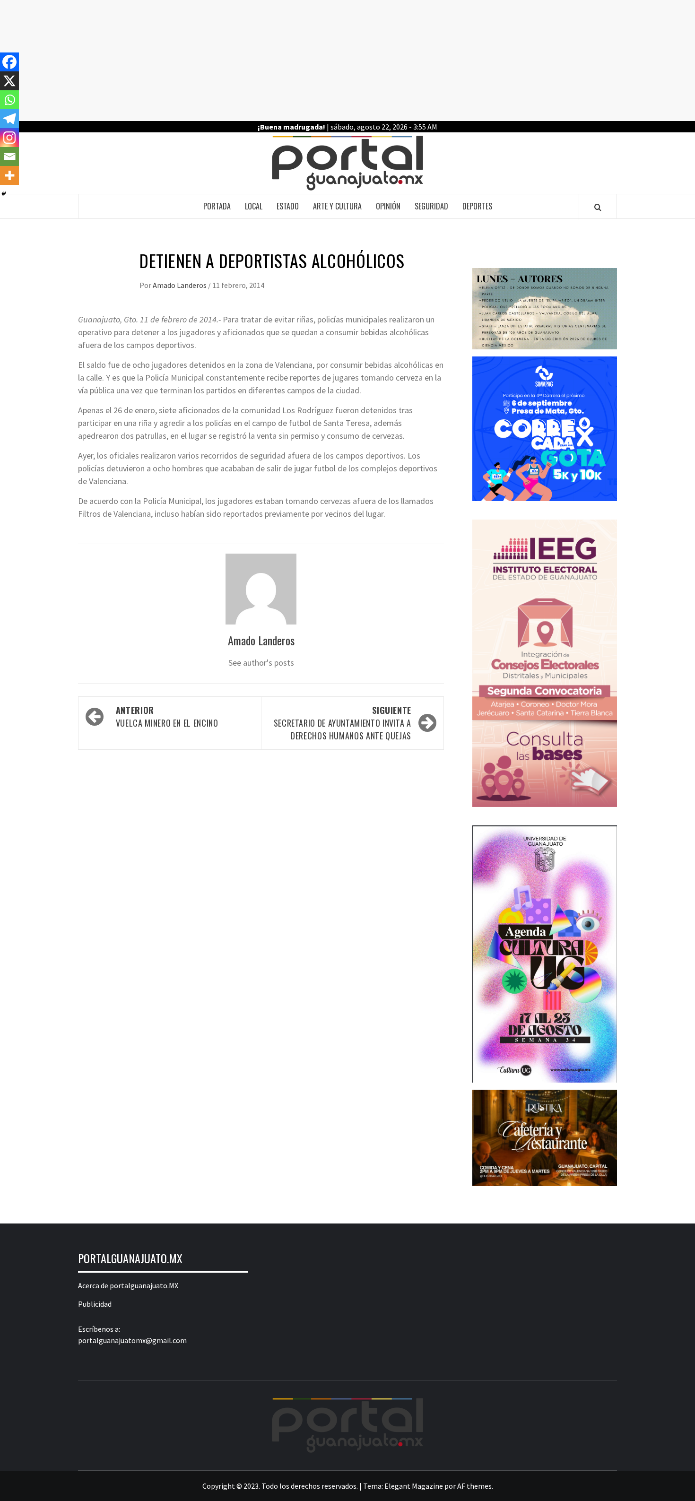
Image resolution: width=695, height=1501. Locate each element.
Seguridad (431, 206)
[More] (9, 175)
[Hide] (4, 194)
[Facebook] (9, 61)
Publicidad (95, 1304)
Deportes (477, 206)
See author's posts (261, 662)
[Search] (597, 207)
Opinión (388, 206)
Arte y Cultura (337, 206)
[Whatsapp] (9, 99)
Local (253, 206)
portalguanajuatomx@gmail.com (132, 1340)
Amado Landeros (180, 285)
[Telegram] (9, 118)
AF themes (474, 1486)
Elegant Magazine (413, 1486)
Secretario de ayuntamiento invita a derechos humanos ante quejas (342, 723)
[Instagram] (9, 137)
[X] (9, 80)
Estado (288, 206)
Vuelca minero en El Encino (167, 716)
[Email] (9, 156)
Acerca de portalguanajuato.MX (128, 1285)
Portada (217, 206)
